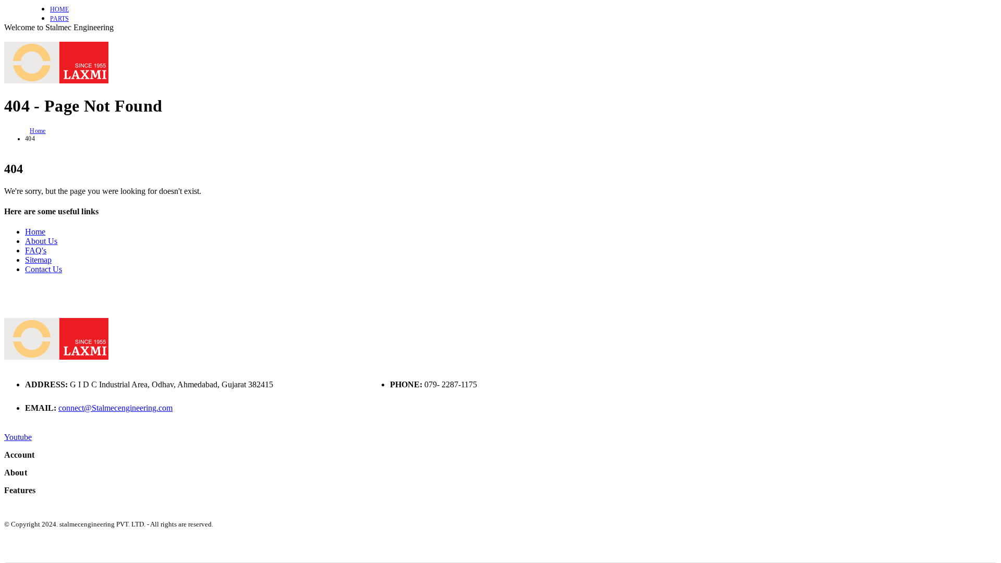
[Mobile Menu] (7, 36)
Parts (59, 18)
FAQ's (35, 250)
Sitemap (38, 259)
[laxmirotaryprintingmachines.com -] (56, 80)
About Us (41, 241)
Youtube (18, 437)
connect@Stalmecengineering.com (115, 407)
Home (59, 9)
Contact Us (43, 269)
